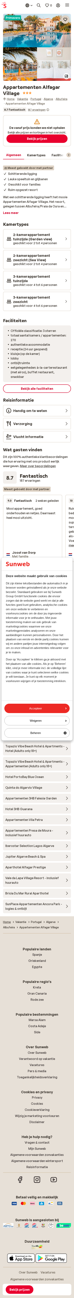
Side (37, 1032)
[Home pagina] (4, 5)
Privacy (37, 1097)
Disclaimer (37, 1122)
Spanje (37, 955)
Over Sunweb (37, 1053)
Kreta (37, 987)
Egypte (37, 967)
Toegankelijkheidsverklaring (37, 1077)
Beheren (35, 733)
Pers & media (37, 1071)
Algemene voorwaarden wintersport (37, 1161)
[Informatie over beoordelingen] (48, 109)
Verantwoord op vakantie (37, 1059)
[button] (37, 30)
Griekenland (37, 961)
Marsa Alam (37, 1020)
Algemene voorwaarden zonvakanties (37, 1155)
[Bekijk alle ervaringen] (26, 109)
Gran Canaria (37, 993)
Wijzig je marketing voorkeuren (37, 1116)
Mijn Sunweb (37, 1149)
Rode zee (37, 1000)
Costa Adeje (37, 1026)
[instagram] (37, 1182)
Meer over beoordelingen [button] (38, 466)
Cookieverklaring (37, 1110)
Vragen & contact (37, 1142)
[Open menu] (67, 5)
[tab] (13, 155)
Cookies (37, 1104)
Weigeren (36, 720)
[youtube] (53, 1182)
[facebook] (20, 1182)
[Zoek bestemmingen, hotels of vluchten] (39, 5)
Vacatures (37, 1065)
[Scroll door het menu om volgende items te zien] (68, 155)
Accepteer (35, 708)
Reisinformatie (37, 1167)
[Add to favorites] (65, 19)
